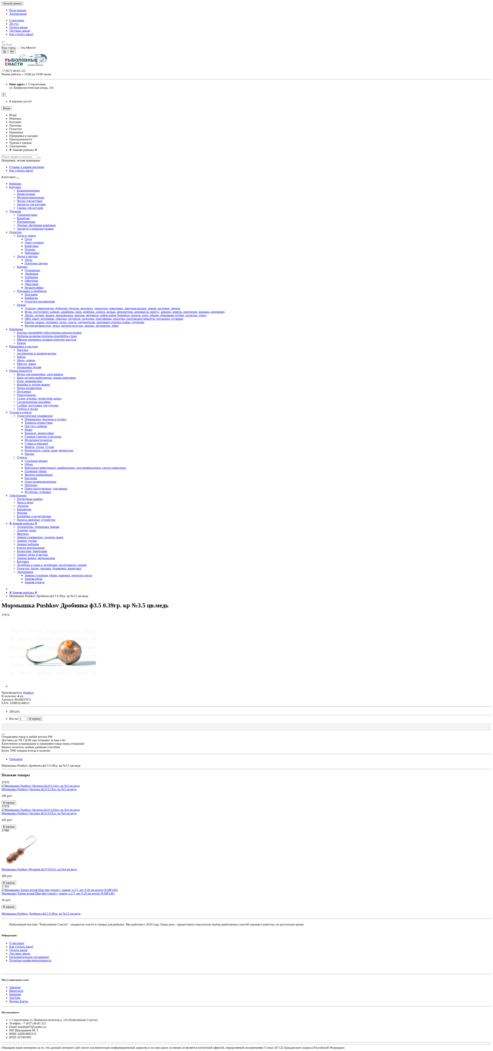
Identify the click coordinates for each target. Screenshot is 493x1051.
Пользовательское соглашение (29, 957)
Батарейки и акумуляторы (34, 516)
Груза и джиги (26, 235)
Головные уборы (36, 471)
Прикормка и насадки (23, 346)
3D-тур (13, 23)
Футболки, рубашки (38, 492)
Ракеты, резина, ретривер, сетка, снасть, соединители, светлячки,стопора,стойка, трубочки (84, 322)
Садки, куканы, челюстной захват (39, 398)
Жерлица (23, 533)
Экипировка (25, 572)
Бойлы (21, 356)
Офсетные (31, 280)
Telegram (15, 987)
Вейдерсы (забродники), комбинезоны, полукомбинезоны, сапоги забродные (75, 467)
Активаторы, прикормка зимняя (38, 526)
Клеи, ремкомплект (29, 381)
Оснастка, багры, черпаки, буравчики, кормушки (49, 568)
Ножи (28, 429)
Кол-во (13, 718)
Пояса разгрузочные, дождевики (46, 488)
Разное (21, 305)
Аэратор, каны (26, 530)
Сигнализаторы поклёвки (34, 402)
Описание (16, 759)
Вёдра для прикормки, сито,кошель (40, 374)
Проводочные (26, 194)
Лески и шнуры (27, 256)
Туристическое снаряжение (35, 415)
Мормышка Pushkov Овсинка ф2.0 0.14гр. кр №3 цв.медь (39, 789)
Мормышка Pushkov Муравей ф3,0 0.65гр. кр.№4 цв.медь (39, 869)
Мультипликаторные (30, 197)
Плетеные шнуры (36, 263)
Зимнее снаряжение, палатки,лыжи (40, 537)
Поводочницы (26, 395)
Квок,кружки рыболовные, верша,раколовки (46, 377)
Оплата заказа (18, 27)
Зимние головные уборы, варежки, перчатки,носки (58, 575)
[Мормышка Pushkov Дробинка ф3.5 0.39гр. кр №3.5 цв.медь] (52, 686)
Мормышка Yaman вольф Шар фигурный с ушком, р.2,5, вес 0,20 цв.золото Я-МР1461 (58, 893)
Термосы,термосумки (39, 422)
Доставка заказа (19, 30)
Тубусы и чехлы (27, 408)
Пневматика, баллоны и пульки (45, 419)
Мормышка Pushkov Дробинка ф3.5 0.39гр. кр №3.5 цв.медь (41, 913)
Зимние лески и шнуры (32, 554)
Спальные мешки (36, 460)
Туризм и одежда (20, 412)
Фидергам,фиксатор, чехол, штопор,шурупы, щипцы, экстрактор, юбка (71, 325)
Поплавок (31, 294)
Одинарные (32, 270)
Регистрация (17, 10)
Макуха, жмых (26, 363)
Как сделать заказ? (21, 34)
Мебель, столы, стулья (39, 447)
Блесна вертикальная (30, 547)
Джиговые (32, 284)
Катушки (15, 187)
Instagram (15, 994)
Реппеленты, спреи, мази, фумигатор (49, 450)
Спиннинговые (27, 214)
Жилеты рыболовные (39, 474)
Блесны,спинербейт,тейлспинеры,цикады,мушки (49, 332)
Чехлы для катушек (29, 201)
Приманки (16, 329)
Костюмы (31, 478)
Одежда (22, 457)
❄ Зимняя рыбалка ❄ (23, 523)
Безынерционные (28, 190)
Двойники (31, 273)
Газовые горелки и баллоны (43, 436)
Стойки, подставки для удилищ (37, 405)
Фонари (22, 512)
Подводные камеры (30, 499)
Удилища (15, 211)
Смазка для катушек (30, 207)
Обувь (29, 464)
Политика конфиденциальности (30, 960)
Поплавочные (26, 221)
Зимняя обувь (33, 578)
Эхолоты (23, 505)
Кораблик (23, 218)
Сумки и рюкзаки (36, 443)
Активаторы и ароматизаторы (36, 353)
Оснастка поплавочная (40, 301)
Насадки (22, 350)
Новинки (15, 183)
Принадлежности (20, 370)
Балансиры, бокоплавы (32, 551)
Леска (28, 259)
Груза (28, 239)
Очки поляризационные (40, 481)
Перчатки (31, 485)
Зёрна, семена (26, 360)
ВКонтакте (16, 990)
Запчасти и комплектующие (35, 228)
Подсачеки (24, 391)
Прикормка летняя (29, 367)
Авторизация (18, 13)
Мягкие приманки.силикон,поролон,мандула (46, 339)
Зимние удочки (27, 540)
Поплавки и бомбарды (32, 291)
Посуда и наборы (36, 426)
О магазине (16, 20)
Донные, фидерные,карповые (36, 225)
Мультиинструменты (38, 440)
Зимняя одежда (34, 582)
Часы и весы (25, 502)
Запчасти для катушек (31, 204)
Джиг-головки (34, 242)
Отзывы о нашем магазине (26, 167)
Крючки (22, 266)
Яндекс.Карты (18, 1001)
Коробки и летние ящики (33, 384)
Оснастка (15, 232)
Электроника (18, 495)
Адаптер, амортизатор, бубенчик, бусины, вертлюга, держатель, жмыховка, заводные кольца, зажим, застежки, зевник (102, 308)
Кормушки (32, 246)
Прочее (29, 454)
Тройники (31, 277)
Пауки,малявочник (29, 388)
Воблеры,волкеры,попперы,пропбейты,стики (47, 336)
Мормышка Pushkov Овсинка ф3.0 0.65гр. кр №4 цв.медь (39, 813)
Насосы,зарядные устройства (36, 519)
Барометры (24, 509)
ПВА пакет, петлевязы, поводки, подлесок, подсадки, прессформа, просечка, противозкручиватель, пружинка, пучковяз (104, 318)
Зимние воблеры (28, 544)
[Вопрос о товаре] (3, 734)
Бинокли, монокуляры (39, 433)
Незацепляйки (34, 287)
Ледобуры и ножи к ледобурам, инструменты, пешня (51, 565)
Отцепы (30, 249)
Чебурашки (32, 253)
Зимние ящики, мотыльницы (36, 558)
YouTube (14, 997)
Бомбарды (31, 298)
